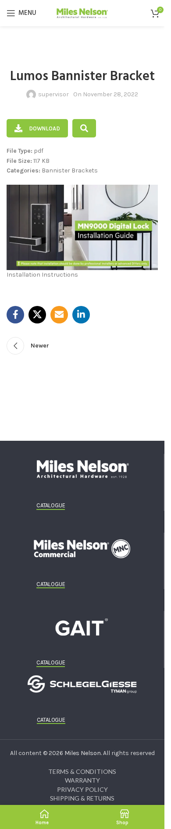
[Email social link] (59, 314)
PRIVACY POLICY (82, 789)
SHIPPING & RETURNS (82, 798)
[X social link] (37, 314)
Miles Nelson (82, 753)
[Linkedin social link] (81, 314)
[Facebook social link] (15, 314)
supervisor (53, 94)
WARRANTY (82, 780)
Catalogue (50, 505)
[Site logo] (82, 12)
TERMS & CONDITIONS (82, 771)
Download (44, 128)
